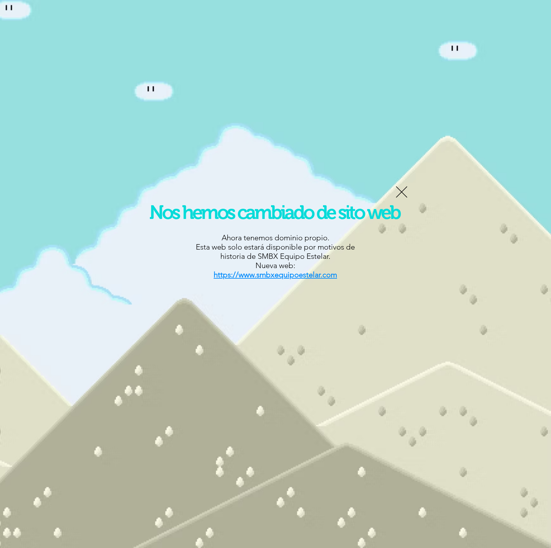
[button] (401, 192)
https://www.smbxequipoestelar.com (275, 274)
